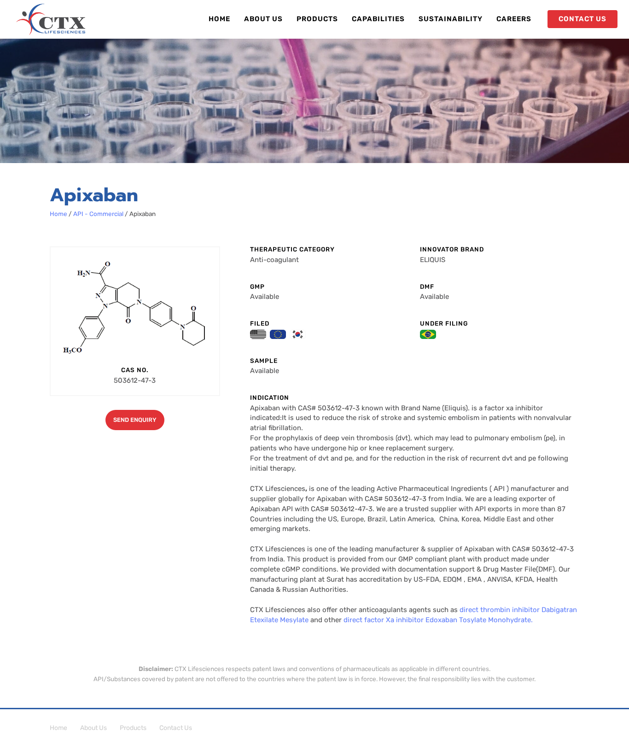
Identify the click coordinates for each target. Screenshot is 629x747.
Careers (513, 19)
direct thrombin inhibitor (500, 610)
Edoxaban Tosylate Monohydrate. (479, 620)
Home (219, 19)
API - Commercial (98, 213)
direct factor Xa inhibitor (384, 620)
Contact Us (175, 728)
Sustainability (451, 19)
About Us (263, 19)
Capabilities (378, 19)
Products (317, 19)
